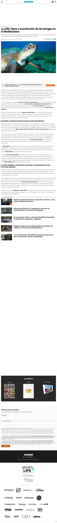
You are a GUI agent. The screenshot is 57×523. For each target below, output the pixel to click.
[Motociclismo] (29, 498)
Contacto (19, 459)
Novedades (9, 208)
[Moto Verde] (19, 498)
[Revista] (9, 391)
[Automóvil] (9, 498)
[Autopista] (28, 2)
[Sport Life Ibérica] (28, 469)
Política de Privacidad (41, 430)
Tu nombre (3, 415)
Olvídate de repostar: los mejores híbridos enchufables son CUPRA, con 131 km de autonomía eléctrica (33, 227)
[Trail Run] (32, 504)
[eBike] (7, 516)
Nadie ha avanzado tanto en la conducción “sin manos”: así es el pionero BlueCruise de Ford (34, 200)
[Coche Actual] (18, 490)
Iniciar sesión (53, 2)
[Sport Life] (39, 498)
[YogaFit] (44, 504)
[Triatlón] (22, 504)
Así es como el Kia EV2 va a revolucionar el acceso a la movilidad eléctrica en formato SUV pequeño (31, 209)
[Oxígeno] (30, 510)
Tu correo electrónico (6, 420)
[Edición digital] (47, 389)
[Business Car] (28, 490)
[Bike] (19, 510)
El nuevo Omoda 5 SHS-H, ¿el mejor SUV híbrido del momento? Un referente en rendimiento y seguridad (34, 218)
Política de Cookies (50, 430)
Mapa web (37, 459)
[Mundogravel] (37, 516)
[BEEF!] (16, 517)
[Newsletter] (28, 391)
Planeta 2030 (4, 26)
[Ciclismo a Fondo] (8, 509)
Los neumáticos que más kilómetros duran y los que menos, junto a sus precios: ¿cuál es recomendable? (33, 236)
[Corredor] (10, 504)
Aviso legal (33, 459)
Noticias (9, 199)
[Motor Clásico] (39, 490)
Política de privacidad (26, 459)
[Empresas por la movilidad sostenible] (28, 480)
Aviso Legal (34, 430)
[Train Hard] (40, 510)
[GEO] (26, 516)
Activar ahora (50, 85)
